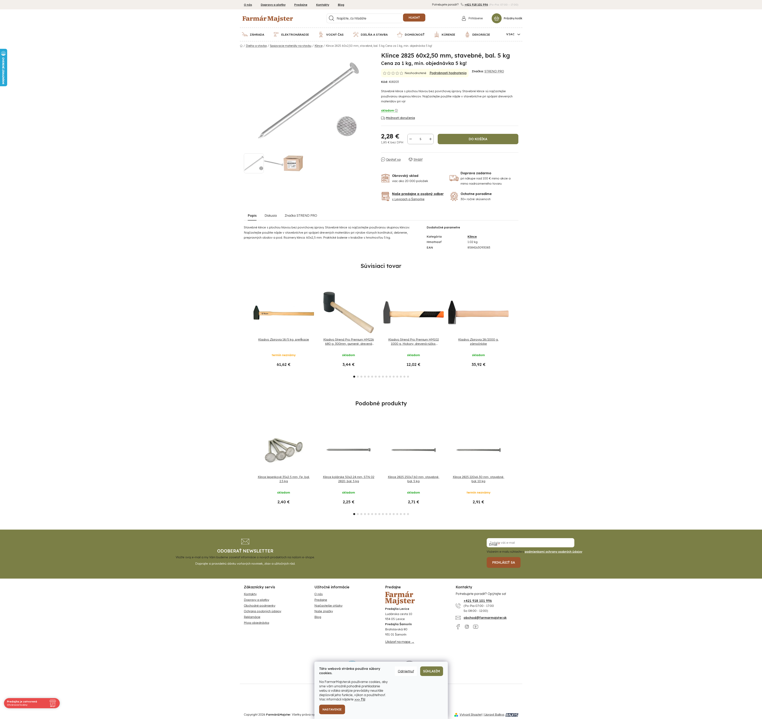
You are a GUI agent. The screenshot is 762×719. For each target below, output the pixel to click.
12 (397, 377)
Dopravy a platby (273, 5)
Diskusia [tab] (271, 215)
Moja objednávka (256, 623)
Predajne (300, 5)
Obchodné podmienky (259, 605)
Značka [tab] (301, 215)
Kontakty (322, 5)
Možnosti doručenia (400, 118)
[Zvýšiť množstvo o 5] (430, 139)
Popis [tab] (252, 215)
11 (394, 377)
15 (408, 377)
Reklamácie (252, 617)
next (515, 332)
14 (404, 377)
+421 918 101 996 (476, 4)
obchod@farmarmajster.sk (485, 618)
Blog (341, 5)
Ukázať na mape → (399, 642)
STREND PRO (494, 71)
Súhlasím (431, 671)
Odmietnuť (406, 671)
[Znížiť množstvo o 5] (411, 139)
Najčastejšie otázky (328, 605)
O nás (248, 5)
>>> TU (359, 699)
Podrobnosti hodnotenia (448, 73)
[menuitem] (255, 34)
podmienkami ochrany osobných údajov (553, 551)
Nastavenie (332, 709)
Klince (472, 236)
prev (247, 332)
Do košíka (478, 139)
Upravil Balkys (494, 714)
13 (401, 377)
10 (390, 377)
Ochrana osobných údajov (262, 611)
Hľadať (414, 17)
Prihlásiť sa (503, 562)
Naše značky (323, 611)
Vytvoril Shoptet (471, 714)
